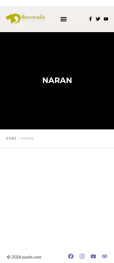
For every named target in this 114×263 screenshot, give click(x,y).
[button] (63, 19)
